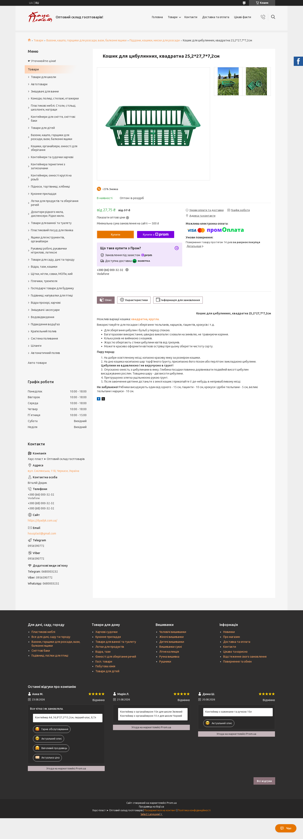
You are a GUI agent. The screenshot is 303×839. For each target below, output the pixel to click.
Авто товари (37, 362)
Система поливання (44, 338)
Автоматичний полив (45, 353)
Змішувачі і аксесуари (45, 310)
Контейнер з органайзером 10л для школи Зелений (151, 711)
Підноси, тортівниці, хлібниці (50, 186)
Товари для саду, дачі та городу (52, 259)
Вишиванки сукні (170, 646)
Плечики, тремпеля (44, 281)
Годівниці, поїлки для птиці (50, 655)
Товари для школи (43, 77)
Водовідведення (42, 317)
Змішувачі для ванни (45, 91)
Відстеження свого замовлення (245, 656)
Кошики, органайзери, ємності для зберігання (54, 148)
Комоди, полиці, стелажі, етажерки (55, 98)
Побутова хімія (105, 666)
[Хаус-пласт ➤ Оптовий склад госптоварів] (40, 17)
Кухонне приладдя (43, 193)
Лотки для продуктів (109, 646)
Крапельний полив (43, 331)
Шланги (36, 345)
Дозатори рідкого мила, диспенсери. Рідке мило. (48, 213)
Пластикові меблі (43, 632)
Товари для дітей (43, 128)
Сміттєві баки (41, 650)
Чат (288, 828)
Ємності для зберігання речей (115, 656)
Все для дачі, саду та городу (51, 636)
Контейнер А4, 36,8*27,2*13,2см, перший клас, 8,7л (65, 717)
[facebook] (98, 399)
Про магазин (231, 636)
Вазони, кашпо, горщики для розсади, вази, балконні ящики (86, 40)
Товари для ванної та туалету (51, 223)
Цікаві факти (242, 17)
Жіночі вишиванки (171, 636)
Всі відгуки (264, 780)
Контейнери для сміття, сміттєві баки (53, 118)
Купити (115, 234)
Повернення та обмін (237, 661)
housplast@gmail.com (42, 533)
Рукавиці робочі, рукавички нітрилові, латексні (49, 250)
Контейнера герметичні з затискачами (48, 166)
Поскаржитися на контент (160, 810)
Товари (172, 17)
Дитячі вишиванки (171, 641)
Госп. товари (103, 661)
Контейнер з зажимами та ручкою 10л (228, 711)
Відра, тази (102, 651)
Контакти (190, 17)
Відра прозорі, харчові (46, 302)
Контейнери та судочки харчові (52, 157)
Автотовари (39, 84)
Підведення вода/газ (45, 324)
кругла (154, 319)
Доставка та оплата (215, 17)
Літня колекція (169, 651)
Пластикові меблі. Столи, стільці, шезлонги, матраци (53, 107)
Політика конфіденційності (194, 810)
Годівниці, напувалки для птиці (52, 295)
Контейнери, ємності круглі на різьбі (51, 177)
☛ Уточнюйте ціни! (42, 61)
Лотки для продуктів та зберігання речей (54, 203)
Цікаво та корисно (235, 651)
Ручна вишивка (169, 656)
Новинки (229, 632)
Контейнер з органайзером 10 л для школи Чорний (151, 715)
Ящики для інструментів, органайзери (48, 239)
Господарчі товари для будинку (52, 288)
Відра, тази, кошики (44, 266)
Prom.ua (172, 803)
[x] (103, 399)
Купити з (148, 234)
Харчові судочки (106, 632)
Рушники (165, 661)
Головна (157, 17)
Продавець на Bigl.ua (151, 806)
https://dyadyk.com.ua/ (42, 520)
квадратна (139, 319)
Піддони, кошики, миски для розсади (154, 40)
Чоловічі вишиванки (172, 632)
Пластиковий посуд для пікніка (52, 230)
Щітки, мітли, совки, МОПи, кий (52, 273)
